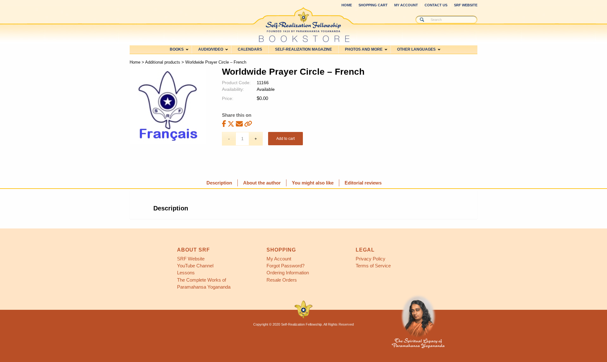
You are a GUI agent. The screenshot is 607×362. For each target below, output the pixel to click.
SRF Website (465, 5)
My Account (406, 5)
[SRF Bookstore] (303, 25)
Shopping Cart (373, 5)
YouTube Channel (195, 265)
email (239, 123)
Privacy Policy (370, 258)
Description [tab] (219, 182)
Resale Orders (282, 280)
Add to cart (285, 138)
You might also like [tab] (313, 182)
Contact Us (436, 5)
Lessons (186, 272)
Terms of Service (373, 265)
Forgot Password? (285, 265)
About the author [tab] (262, 182)
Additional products (162, 62)
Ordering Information (288, 272)
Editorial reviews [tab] (363, 182)
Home (346, 5)
